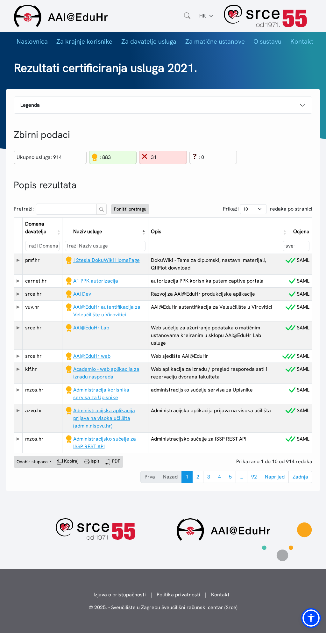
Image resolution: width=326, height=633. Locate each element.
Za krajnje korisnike (84, 41)
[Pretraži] (101, 209)
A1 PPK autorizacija (95, 280)
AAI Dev (82, 294)
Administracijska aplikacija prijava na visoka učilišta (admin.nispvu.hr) (104, 418)
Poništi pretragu (130, 209)
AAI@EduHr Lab (91, 327)
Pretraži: (24, 208)
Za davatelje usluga (148, 41)
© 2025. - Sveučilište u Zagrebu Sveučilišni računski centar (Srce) (163, 607)
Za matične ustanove (215, 41)
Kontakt (301, 41)
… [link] (241, 476)
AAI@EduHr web (91, 356)
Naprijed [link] (275, 476)
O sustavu (267, 41)
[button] (58, 232)
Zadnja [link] (300, 476)
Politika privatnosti (178, 594)
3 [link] (208, 476)
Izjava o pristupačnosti (120, 594)
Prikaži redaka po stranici (267, 208)
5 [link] (230, 476)
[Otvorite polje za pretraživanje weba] (187, 16)
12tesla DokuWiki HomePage (106, 260)
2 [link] (197, 476)
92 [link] (254, 476)
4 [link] (219, 476)
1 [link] (187, 476)
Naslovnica (32, 41)
